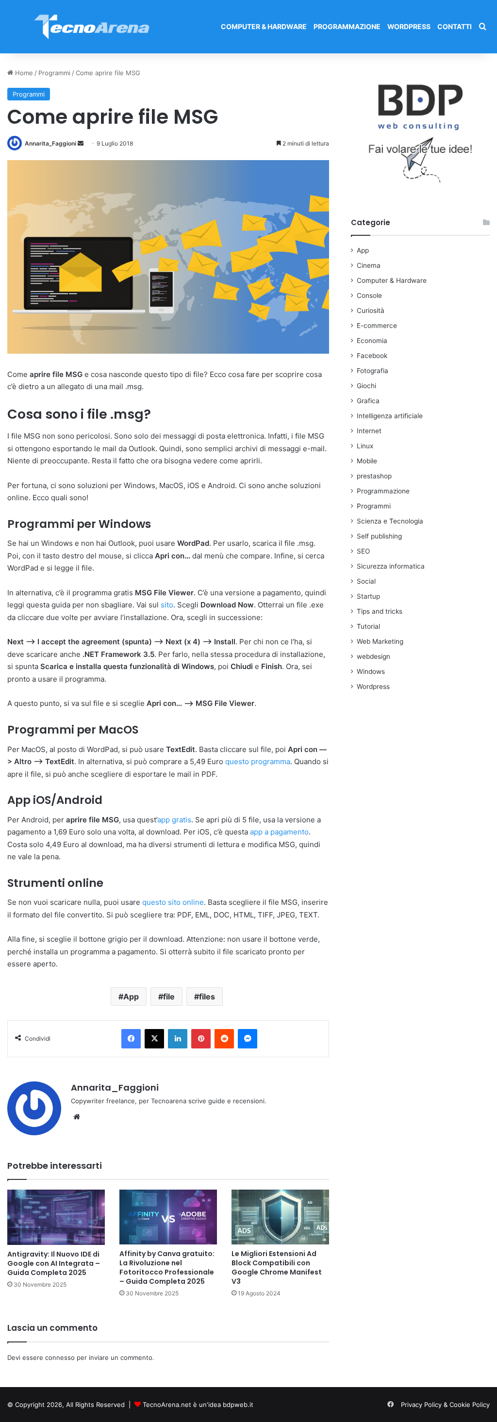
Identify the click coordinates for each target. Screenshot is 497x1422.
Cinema (369, 265)
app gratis (174, 819)
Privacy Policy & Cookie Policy (445, 1404)
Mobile (367, 461)
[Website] (77, 1117)
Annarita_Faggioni (50, 143)
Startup (368, 596)
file (169, 996)
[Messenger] (247, 1038)
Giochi (366, 386)
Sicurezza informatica (391, 566)
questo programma (257, 761)
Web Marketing (380, 641)
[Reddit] (224, 1038)
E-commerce (377, 325)
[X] (154, 1038)
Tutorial (368, 626)
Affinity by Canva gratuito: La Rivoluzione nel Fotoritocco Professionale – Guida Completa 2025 (167, 1267)
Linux (365, 446)
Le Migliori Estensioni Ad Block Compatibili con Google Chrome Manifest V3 (277, 1267)
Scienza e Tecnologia (390, 521)
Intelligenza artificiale (390, 416)
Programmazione (347, 26)
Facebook (372, 356)
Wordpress (409, 26)
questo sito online (173, 902)
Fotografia (372, 371)
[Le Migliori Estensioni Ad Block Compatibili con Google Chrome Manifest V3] (280, 1217)
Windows (371, 671)
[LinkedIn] (177, 1038)
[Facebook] (131, 1038)
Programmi (54, 73)
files (207, 996)
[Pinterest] (201, 1038)
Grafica (368, 401)
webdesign (373, 656)
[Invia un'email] (80, 143)
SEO (363, 551)
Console (369, 295)
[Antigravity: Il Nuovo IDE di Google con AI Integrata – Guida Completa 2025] (56, 1217)
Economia (372, 340)
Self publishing (379, 536)
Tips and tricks (379, 611)
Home (23, 73)
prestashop (374, 476)
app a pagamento (279, 831)
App (131, 996)
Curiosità (370, 310)
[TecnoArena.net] (92, 27)
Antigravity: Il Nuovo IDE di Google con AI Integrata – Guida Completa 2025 (53, 1263)
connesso (60, 1357)
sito (167, 604)
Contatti (454, 26)
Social (366, 581)
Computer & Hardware (264, 26)
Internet (369, 431)
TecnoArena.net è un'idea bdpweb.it (198, 1404)
